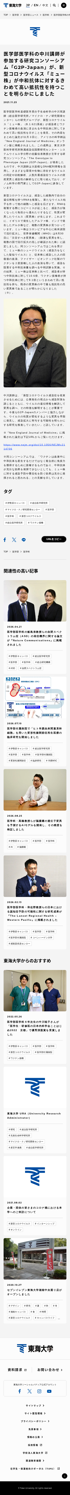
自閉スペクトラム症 (31, 668)
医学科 (10, 516)
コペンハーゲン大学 (42, 937)
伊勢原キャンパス (16, 503)
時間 (44, 1312)
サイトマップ (33, 1405)
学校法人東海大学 (33, 1453)
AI (12, 847)
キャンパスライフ (45, 1318)
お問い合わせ (48, 1370)
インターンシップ (45, 1223)
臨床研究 (37, 760)
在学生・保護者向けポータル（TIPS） (33, 1468)
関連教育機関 (33, 1460)
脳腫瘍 (22, 847)
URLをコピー (54, 539)
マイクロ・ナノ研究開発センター (23, 509)
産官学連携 (16, 1147)
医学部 (51, 509)
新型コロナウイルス (31, 516)
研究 (13, 1129)
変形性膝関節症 (18, 760)
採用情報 (33, 1445)
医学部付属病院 (44, 754)
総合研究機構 (43, 662)
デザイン (15, 1306)
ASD (13, 668)
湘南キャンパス (18, 1312)
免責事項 (34, 1429)
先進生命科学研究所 (20, 1135)
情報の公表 (33, 1437)
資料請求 (15, 1370)
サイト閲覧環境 (34, 1413)
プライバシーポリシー (34, 1421)
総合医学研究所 (40, 503)
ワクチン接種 (36, 522)
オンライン (16, 1229)
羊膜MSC (52, 760)
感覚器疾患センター (20, 943)
